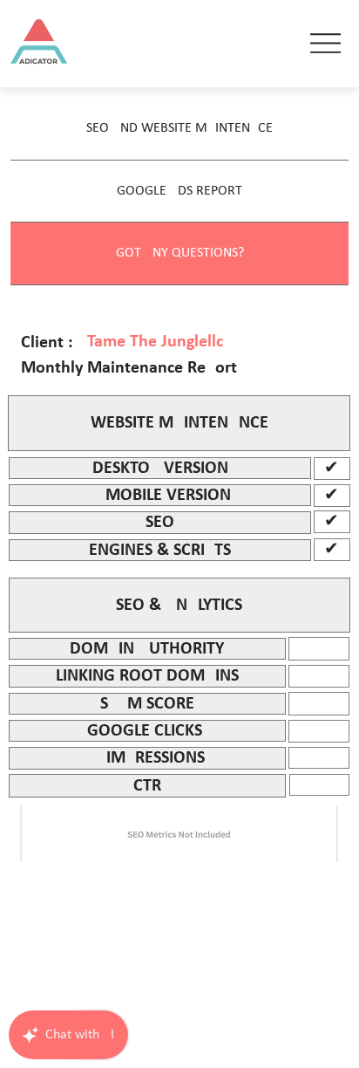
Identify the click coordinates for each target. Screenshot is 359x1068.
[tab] (179, 129)
